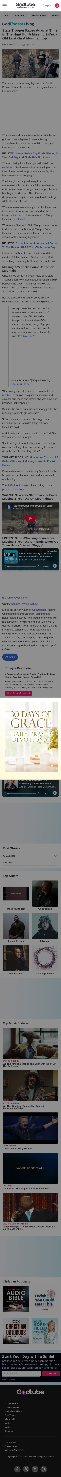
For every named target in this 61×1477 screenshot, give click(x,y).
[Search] (57, 5)
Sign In (48, 6)
